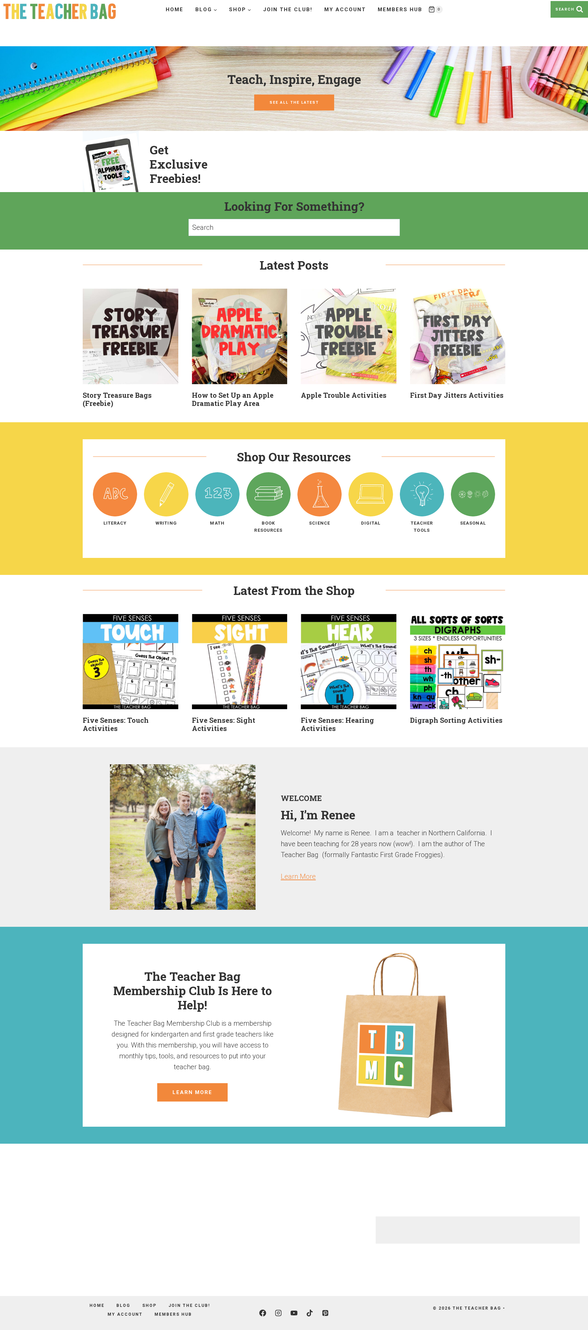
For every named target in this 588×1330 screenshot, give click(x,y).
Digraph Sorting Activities (456, 720)
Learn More (298, 876)
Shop (149, 1305)
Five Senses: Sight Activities (223, 724)
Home (174, 9)
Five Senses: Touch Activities (116, 724)
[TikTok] (309, 1313)
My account (345, 9)
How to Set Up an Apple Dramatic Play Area (233, 399)
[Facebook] (263, 1313)
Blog (123, 1305)
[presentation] (130, 336)
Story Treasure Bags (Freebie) (117, 399)
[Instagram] (278, 1313)
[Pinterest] (325, 1313)
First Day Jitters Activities (457, 395)
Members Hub (400, 9)
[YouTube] (294, 1313)
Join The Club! (287, 9)
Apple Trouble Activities (344, 395)
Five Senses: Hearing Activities (337, 724)
